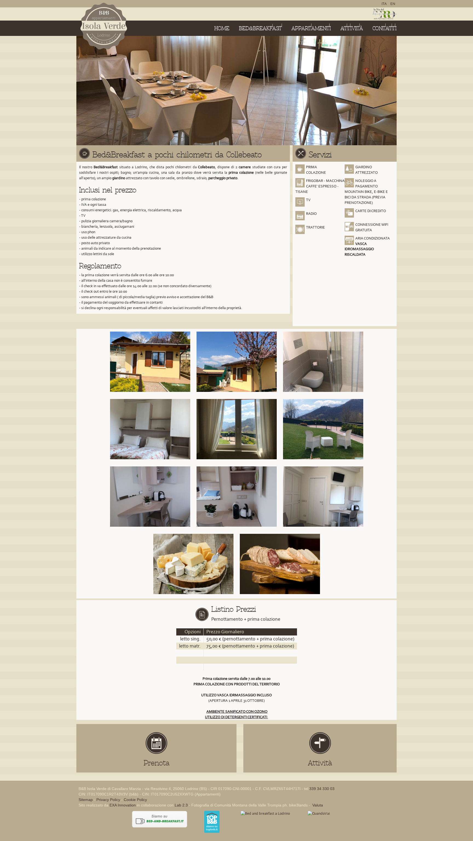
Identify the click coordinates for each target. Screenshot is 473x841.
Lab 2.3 (181, 805)
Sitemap (86, 799)
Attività (352, 28)
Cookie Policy (135, 799)
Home (221, 28)
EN (392, 3)
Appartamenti (311, 28)
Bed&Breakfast (260, 28)
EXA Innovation (122, 805)
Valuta (317, 805)
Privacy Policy (108, 799)
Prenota (156, 763)
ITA (385, 3)
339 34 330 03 (321, 788)
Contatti (385, 28)
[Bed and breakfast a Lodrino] (265, 813)
